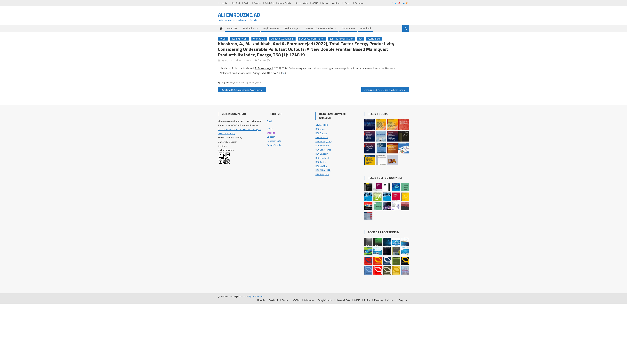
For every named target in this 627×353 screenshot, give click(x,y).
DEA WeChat (321, 166)
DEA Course (321, 133)
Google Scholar (284, 3)
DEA (360, 38)
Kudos (325, 3)
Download (365, 28)
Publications (249, 28)
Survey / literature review (320, 28)
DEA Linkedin (321, 153)
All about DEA (321, 125)
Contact (348, 3)
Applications (269, 28)
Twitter (247, 3)
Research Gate (302, 3)
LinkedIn (271, 136)
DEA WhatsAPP (322, 170)
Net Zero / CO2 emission (341, 38)
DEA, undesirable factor (311, 38)
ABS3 (230, 82)
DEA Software (322, 145)
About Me (232, 28)
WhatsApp (269, 3)
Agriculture (259, 38)
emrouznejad (245, 60)
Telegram (359, 3)
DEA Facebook (322, 158)
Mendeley (336, 3)
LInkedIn (223, 3)
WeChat (257, 3)
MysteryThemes (255, 296)
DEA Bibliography (323, 141)
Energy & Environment (282, 38)
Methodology (291, 28)
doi (283, 73)
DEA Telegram (322, 174)
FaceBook (236, 3)
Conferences (348, 28)
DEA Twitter (321, 162)
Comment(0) (264, 60)
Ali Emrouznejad (239, 15)
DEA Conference (323, 149)
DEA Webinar (321, 137)
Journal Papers (240, 38)
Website (271, 132)
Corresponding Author (244, 82)
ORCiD (315, 3)
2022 (262, 82)
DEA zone (320, 129)
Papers (223, 38)
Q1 (257, 82)
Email (269, 121)
